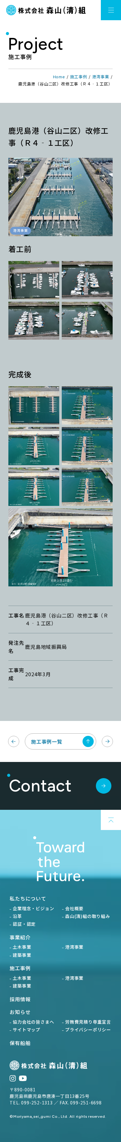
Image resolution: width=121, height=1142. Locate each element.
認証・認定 (24, 924)
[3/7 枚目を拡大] (51, 438)
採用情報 (20, 999)
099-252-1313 (37, 1102)
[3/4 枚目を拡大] (51, 313)
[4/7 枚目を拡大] (104, 438)
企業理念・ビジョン (33, 908)
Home (59, 77)
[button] (111, 10)
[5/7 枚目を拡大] (51, 479)
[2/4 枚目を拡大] (104, 272)
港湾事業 (100, 77)
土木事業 (22, 947)
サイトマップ (26, 1029)
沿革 (17, 916)
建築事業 (22, 955)
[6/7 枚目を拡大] (104, 479)
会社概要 (74, 908)
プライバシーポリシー (88, 1029)
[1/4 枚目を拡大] (51, 272)
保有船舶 (20, 1043)
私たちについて (28, 898)
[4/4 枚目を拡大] (104, 313)
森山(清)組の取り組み (87, 916)
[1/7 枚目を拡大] (51, 397)
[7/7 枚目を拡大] (104, 519)
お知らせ (20, 1012)
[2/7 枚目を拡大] (104, 397)
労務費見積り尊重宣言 (88, 1022)
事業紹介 (20, 937)
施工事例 (78, 77)
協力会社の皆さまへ (33, 1022)
